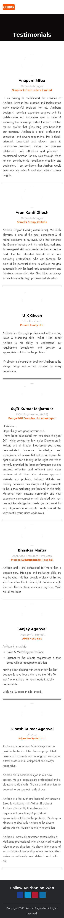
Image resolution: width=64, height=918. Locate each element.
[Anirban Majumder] (16, 7)
